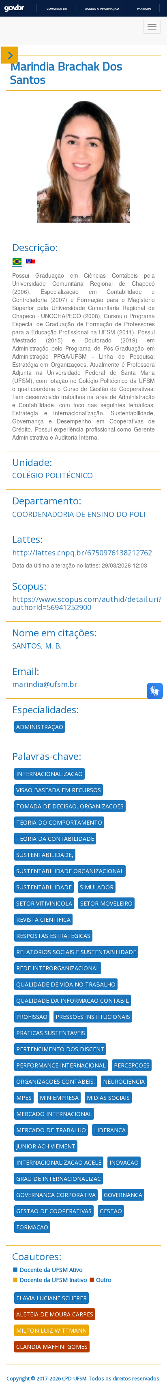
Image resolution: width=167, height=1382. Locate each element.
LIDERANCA (110, 1130)
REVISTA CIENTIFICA (43, 919)
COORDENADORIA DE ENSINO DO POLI (79, 514)
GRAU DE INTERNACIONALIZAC (58, 1178)
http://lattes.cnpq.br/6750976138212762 (82, 552)
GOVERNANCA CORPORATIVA (56, 1195)
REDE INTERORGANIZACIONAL (57, 968)
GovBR (14, 8)
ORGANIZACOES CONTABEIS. (55, 1081)
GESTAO (111, 1211)
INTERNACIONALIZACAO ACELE (58, 1162)
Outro (102, 1280)
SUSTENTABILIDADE (44, 887)
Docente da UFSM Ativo (50, 1270)
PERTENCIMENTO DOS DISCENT (60, 1049)
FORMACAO (32, 1227)
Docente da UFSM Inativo (52, 1280)
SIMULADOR (96, 887)
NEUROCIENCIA (124, 1081)
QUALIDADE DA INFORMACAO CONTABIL (72, 1000)
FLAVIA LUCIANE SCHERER (51, 1298)
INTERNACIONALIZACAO (49, 774)
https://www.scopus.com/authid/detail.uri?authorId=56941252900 (87, 603)
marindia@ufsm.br (44, 684)
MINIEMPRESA (59, 1097)
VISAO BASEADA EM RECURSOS (58, 790)
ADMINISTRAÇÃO (39, 727)
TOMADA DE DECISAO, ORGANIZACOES (70, 806)
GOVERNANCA (123, 1195)
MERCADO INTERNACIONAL (54, 1114)
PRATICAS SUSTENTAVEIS (50, 1033)
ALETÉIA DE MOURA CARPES (54, 1314)
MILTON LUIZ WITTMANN (51, 1330)
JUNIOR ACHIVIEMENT (45, 1146)
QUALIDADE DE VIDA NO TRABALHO (66, 984)
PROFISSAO (31, 1017)
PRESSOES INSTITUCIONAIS (93, 1017)
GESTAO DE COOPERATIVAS (54, 1211)
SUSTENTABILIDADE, (44, 855)
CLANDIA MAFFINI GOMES (52, 1346)
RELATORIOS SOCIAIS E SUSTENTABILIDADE (76, 952)
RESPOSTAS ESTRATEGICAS (53, 936)
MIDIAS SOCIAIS (108, 1097)
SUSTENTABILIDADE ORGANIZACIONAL (70, 871)
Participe (144, 9)
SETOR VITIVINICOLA (44, 903)
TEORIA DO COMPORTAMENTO (59, 822)
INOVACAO (124, 1162)
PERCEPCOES (132, 1065)
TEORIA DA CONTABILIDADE (55, 838)
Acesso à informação (102, 9)
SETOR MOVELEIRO (106, 903)
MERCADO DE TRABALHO (51, 1130)
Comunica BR (57, 9)
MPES (24, 1097)
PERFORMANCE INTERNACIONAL (61, 1065)
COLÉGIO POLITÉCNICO (52, 475)
